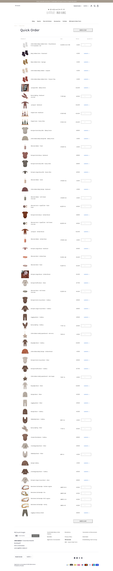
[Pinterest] (81, 558)
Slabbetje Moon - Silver (37, 453)
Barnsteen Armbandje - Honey (39, 504)
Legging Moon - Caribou (37, 317)
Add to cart (83, 521)
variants (86, 53)
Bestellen (49, 537)
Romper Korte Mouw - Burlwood (39, 155)
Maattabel (85, 537)
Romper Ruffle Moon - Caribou (39, 368)
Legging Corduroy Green (37, 513)
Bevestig (35, 536)
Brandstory (68, 532)
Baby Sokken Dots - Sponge (38, 62)
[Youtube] (76, 558)
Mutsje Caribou (35, 463)
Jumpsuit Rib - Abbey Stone (38, 88)
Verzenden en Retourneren (90, 532)
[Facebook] (74, 558)
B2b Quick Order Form (75, 21)
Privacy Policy (68, 537)
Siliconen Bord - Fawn (36, 265)
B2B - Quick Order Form (71, 542)
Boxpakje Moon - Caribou (37, 343)
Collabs (65, 21)
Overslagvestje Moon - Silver (38, 446)
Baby (33, 21)
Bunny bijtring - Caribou (37, 325)
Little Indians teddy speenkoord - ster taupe (42, 376)
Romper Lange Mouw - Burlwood (39, 248)
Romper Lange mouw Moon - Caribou (41, 308)
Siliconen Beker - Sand (37, 180)
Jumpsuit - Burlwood (36, 105)
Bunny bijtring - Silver (36, 428)
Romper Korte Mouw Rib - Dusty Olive (41, 163)
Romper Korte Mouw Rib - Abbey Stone (41, 130)
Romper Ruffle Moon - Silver (38, 283)
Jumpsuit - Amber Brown (37, 231)
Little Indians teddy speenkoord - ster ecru (42, 333)
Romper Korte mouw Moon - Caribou (41, 300)
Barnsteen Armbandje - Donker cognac (41, 486)
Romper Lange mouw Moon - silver (40, 480)
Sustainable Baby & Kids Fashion (53, 533)
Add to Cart (83, 30)
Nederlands (77, 6)
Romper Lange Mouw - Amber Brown (40, 274)
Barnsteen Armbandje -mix (38, 492)
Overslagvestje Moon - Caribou (39, 471)
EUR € (85, 6)
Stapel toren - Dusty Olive (38, 121)
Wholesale (68, 539)
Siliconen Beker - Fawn (37, 146)
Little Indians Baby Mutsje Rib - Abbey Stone (42, 138)
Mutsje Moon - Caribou (37, 411)
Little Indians (33, 564)
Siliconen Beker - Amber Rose (39, 239)
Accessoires (57, 21)
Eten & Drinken (47, 21)
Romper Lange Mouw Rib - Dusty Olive (41, 172)
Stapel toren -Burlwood (37, 112)
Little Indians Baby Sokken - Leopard (40, 70)
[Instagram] (79, 558)
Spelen (39, 21)
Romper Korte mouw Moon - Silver (40, 360)
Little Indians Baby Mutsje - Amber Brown (42, 351)
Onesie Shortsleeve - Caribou (39, 437)
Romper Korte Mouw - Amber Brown (40, 215)
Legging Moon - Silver (36, 403)
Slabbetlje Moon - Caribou (38, 419)
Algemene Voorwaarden (53, 539)
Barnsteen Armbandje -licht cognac (40, 498)
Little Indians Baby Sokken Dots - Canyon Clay (43, 79)
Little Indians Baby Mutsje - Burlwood (40, 189)
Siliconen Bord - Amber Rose (38, 256)
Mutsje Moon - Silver (36, 394)
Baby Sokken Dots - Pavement (39, 53)
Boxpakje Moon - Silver (37, 386)
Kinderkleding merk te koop (90, 539)
